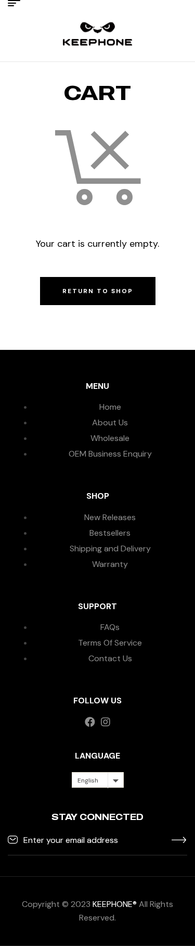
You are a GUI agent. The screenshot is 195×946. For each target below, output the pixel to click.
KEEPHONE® (115, 904)
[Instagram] (105, 722)
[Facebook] (90, 722)
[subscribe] (179, 839)
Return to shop (97, 291)
